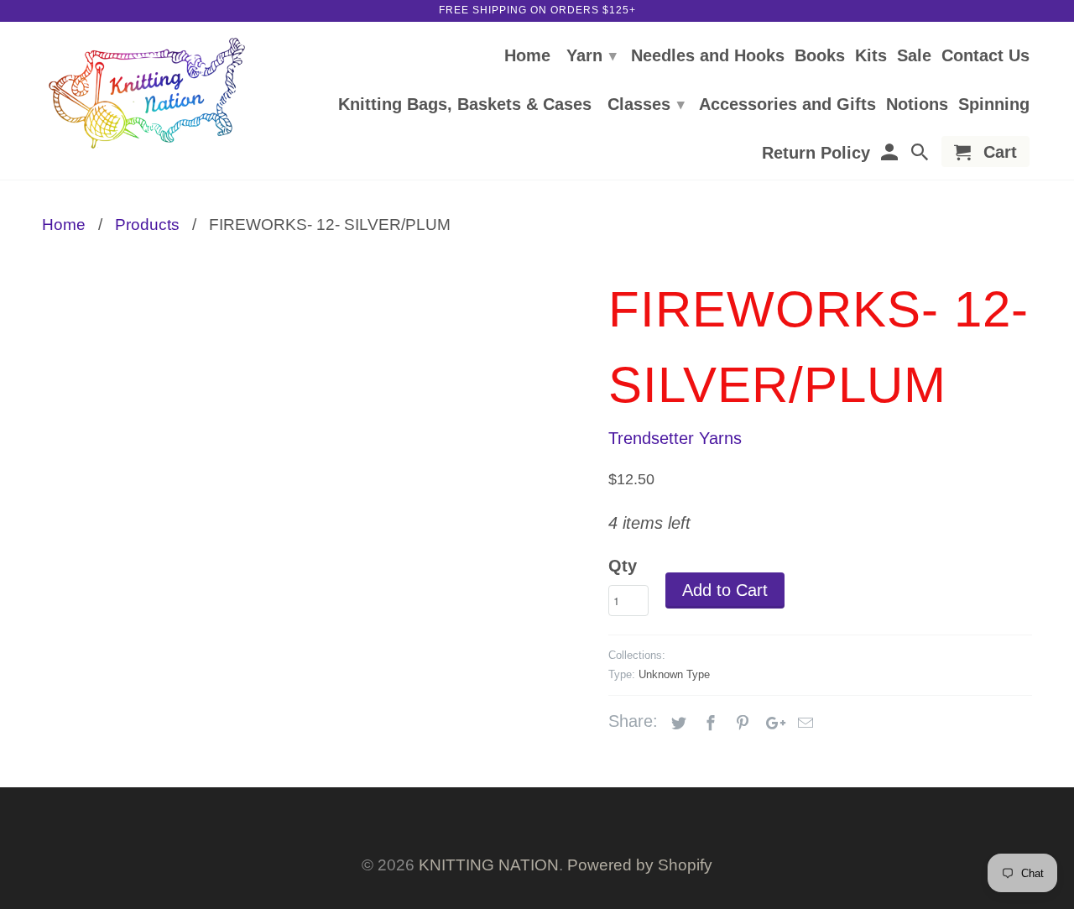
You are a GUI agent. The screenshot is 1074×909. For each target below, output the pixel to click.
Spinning (994, 105)
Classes (646, 104)
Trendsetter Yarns (675, 438)
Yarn (591, 55)
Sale (914, 56)
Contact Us (985, 56)
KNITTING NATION (489, 865)
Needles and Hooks (708, 56)
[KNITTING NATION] (147, 93)
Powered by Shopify (639, 865)
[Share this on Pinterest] (740, 723)
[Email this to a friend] (803, 723)
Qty (622, 565)
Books (820, 56)
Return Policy (816, 153)
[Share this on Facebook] (708, 723)
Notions (917, 105)
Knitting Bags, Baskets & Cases (465, 105)
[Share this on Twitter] (676, 723)
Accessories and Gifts (787, 105)
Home (527, 56)
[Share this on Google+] (771, 723)
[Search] (921, 155)
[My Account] (890, 155)
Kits (871, 56)
